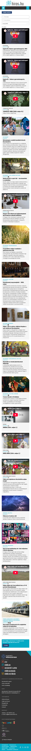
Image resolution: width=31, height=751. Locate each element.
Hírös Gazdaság (6, 685)
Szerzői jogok (5, 746)
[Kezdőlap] (15, 3)
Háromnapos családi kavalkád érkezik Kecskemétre (14, 141)
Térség (5, 619)
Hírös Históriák (6, 683)
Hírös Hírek (6, 450)
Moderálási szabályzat (12, 749)
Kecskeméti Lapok (6, 681)
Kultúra (11, 279)
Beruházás (10, 619)
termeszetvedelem (8, 108)
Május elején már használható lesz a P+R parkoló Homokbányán (15, 586)
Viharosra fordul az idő (10, 516)
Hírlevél (4, 707)
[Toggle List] (28, 23)
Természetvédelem (8, 621)
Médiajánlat (5, 745)
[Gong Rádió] (4, 725)
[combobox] (14, 23)
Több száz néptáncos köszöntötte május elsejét (15, 480)
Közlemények (12, 358)
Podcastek (4, 705)
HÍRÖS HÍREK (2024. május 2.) (11, 453)
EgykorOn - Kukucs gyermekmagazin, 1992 (14, 80)
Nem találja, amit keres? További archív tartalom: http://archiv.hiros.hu (13, 641)
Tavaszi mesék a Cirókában (11, 397)
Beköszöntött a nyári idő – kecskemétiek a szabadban (15, 179)
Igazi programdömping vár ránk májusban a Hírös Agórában (15, 549)
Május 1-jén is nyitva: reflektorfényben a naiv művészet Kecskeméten (14, 327)
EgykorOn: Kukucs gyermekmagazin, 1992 (15, 49)
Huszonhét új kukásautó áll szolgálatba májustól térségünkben (14, 625)
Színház (16, 393)
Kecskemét (5, 137)
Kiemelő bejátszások (8, 210)
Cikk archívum (5, 699)
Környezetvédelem (8, 620)
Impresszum (12, 745)
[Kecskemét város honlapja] (8, 722)
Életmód (18, 175)
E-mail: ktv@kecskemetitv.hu (9, 714)
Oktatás (19, 358)
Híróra (4, 424)
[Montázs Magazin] (5, 731)
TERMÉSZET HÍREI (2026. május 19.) (13, 112)
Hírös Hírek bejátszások (9, 476)
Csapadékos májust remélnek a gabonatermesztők (12, 250)
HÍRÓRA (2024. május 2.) (10, 428)
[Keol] (4, 728)
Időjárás (5, 512)
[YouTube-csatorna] (25, 747)
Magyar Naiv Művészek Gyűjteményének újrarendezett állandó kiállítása (14, 215)
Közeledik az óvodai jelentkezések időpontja (13, 363)
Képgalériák (5, 703)
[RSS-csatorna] (23, 747)
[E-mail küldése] (28, 747)
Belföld (10, 512)
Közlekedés (16, 620)
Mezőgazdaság (13, 245)
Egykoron (5, 45)
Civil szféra (12, 175)
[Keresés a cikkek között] (27, 8)
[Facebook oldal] (20, 747)
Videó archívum (6, 701)
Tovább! (6, 645)
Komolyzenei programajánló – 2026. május (13, 283)
